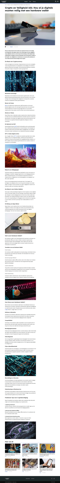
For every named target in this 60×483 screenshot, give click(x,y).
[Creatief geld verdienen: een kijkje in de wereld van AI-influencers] (12, 448)
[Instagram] (54, 479)
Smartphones (42, 456)
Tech (5, 456)
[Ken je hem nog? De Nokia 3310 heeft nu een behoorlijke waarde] (47, 448)
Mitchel (7, 46)
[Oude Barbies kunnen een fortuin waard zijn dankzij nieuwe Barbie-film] (12, 463)
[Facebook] (52, 479)
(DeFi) (15, 126)
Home (6, 4)
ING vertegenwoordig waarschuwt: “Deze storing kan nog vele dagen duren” (46, 470)
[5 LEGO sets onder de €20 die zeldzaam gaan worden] (30, 448)
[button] (56, 2)
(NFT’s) (15, 136)
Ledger (6, 309)
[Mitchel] (5, 46)
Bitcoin (6, 105)
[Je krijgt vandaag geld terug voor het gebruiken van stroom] (30, 463)
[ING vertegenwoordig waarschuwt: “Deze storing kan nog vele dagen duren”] (47, 463)
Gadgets (8, 4)
